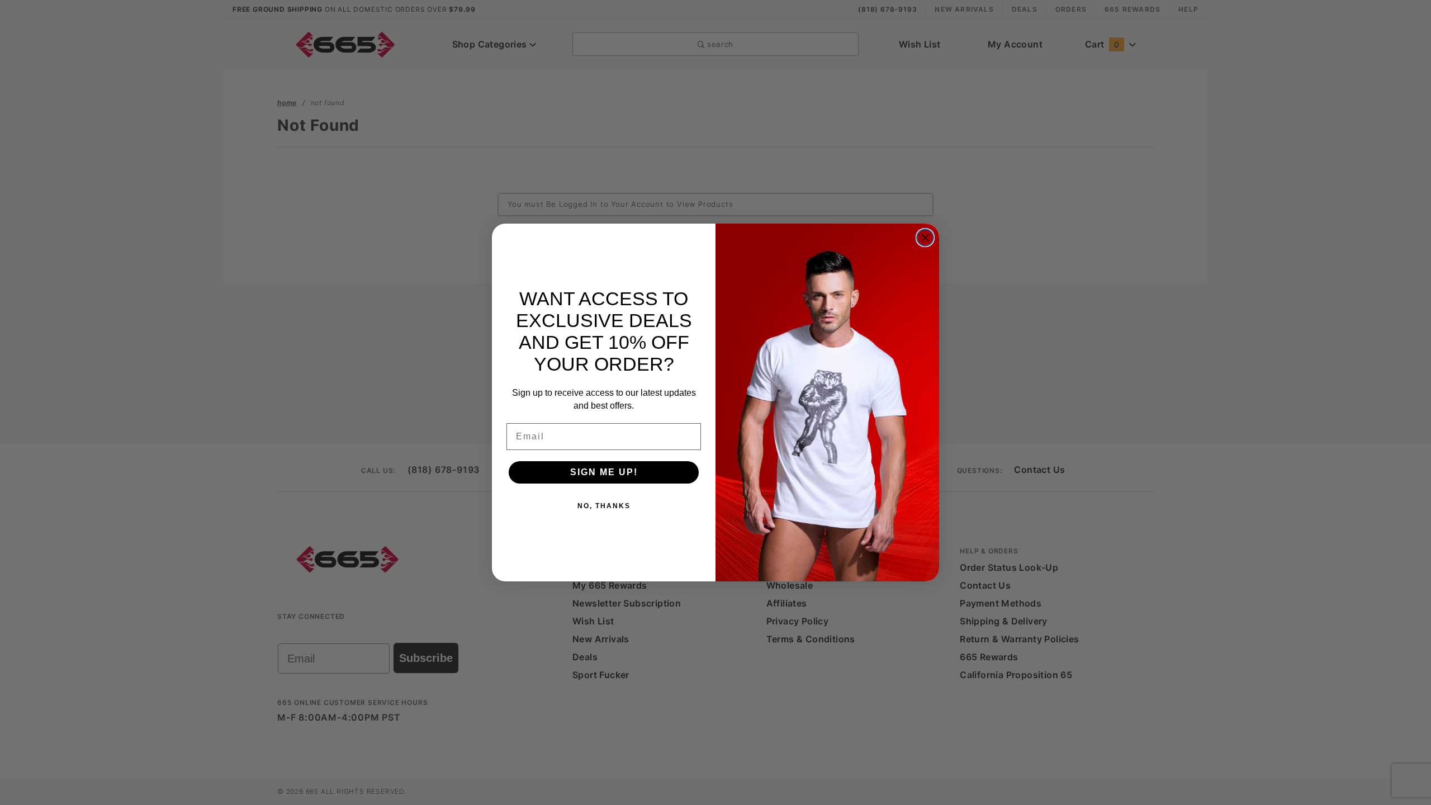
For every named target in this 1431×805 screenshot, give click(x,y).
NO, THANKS (604, 506)
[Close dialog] (925, 237)
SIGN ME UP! (604, 472)
